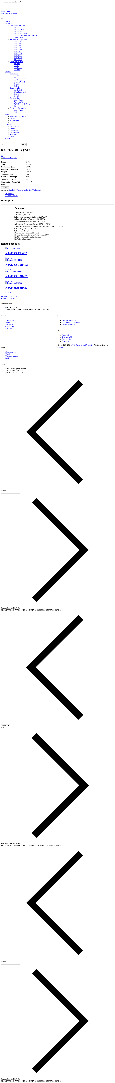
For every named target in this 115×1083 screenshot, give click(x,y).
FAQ (11, 122)
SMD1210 (18, 41)
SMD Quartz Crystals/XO (19, 39)
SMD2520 (18, 52)
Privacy (60, 347)
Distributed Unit (20, 92)
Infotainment (18, 80)
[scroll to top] (58, 349)
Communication (20, 78)
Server (16, 94)
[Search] (1, 142)
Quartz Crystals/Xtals (17, 25)
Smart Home (18, 110)
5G (15, 106)
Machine (13, 134)
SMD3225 (18, 54)
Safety (16, 86)
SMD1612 (18, 46)
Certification (14, 132)
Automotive (14, 74)
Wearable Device (20, 102)
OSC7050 (18, 60)
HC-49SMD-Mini (20, 33)
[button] (2, 156)
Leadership (14, 130)
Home (7, 21)
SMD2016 (18, 50)
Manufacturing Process (18, 116)
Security (17, 84)
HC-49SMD (18, 31)
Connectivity (14, 98)
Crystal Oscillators (16, 62)
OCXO (17, 64)
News (12, 136)
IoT (15, 112)
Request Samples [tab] (11, 196)
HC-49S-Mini (19, 29)
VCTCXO (18, 68)
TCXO (16, 66)
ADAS (16, 76)
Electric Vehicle (19, 82)
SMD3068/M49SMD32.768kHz (26, 35)
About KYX (14, 126)
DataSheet (5, 188)
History (12, 128)
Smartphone (18, 100)
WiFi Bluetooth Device (22, 104)
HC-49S (17, 27)
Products (8, 23)
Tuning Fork (18, 37)
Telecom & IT (15, 88)
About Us (8, 124)
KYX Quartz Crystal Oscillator (82, 345)
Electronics (66, 341)
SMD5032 (18, 56)
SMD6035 (18, 58)
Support (8, 114)
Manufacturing (10, 352)
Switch (16, 96)
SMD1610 (18, 43)
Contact (8, 138)
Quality (12, 118)
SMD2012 (18, 48)
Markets (8, 72)
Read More (9, 258)
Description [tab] (9, 194)
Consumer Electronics (17, 108)
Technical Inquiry (16, 120)
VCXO (17, 70)
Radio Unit (18, 90)
